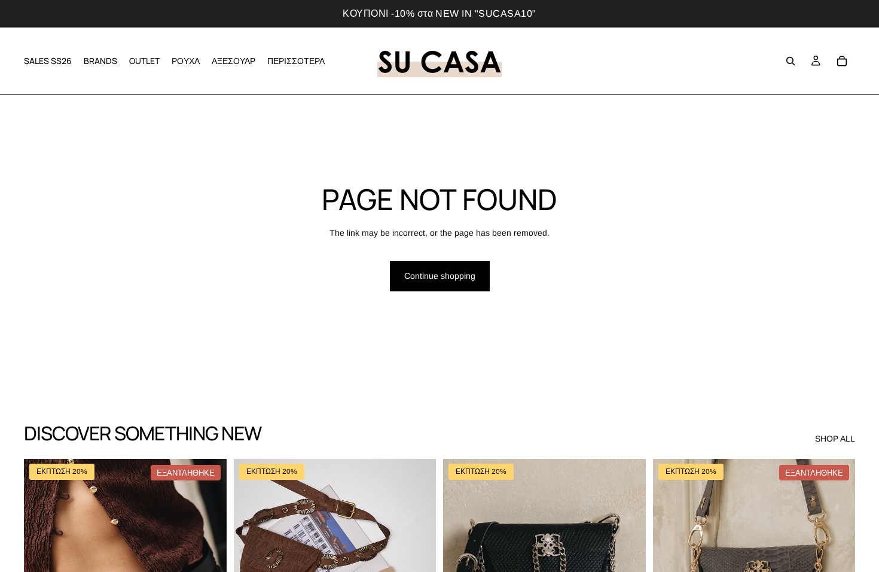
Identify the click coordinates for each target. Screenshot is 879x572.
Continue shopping (439, 276)
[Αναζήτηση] (790, 61)
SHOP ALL (835, 438)
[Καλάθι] (842, 61)
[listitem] (296, 60)
